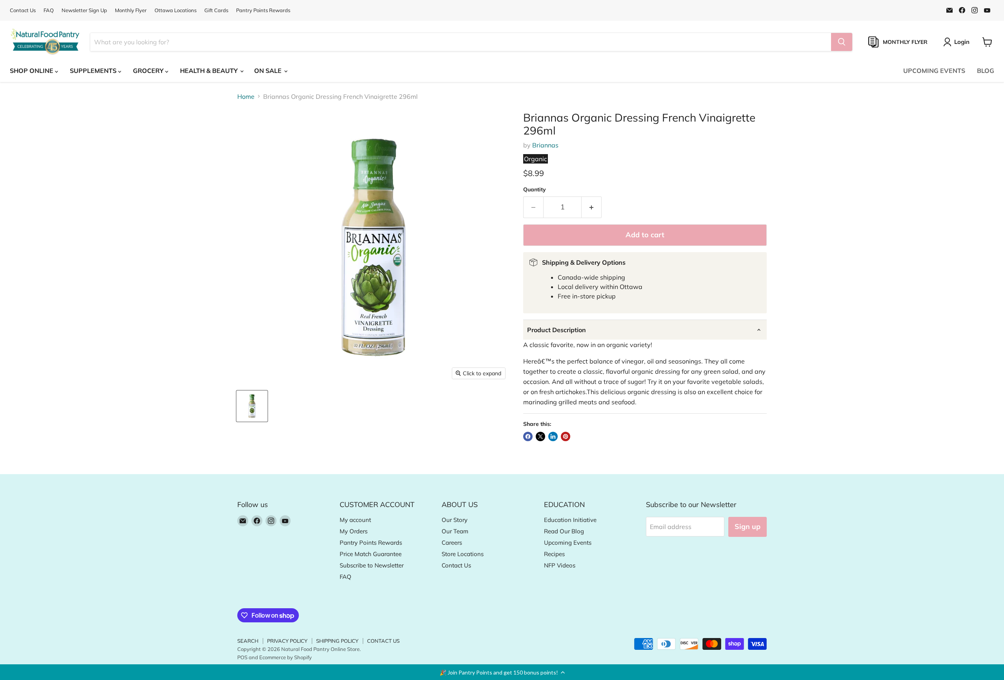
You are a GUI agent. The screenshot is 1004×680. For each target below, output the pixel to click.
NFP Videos (559, 565)
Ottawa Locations (175, 10)
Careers (452, 542)
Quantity (534, 189)
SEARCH (247, 641)
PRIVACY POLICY (287, 641)
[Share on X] (540, 436)
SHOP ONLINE (32, 71)
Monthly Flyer (131, 10)
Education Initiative (570, 520)
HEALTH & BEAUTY (209, 71)
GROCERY (149, 71)
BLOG (985, 71)
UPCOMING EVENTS (934, 71)
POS (242, 657)
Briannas (545, 145)
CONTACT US (383, 641)
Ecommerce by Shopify (285, 657)
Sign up (747, 526)
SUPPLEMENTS (94, 71)
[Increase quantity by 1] (592, 207)
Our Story (454, 520)
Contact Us (23, 10)
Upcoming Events (567, 542)
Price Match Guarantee (371, 554)
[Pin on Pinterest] (565, 436)
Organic (535, 159)
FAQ (49, 10)
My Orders (353, 531)
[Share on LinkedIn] (553, 436)
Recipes (554, 554)
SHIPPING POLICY (337, 641)
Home (246, 96)
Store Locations (463, 554)
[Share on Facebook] (528, 436)
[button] (502, 672)
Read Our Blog (564, 531)
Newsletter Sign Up (84, 10)
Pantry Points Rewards (263, 10)
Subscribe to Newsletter (372, 565)
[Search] (841, 42)
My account (355, 520)
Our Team (455, 531)
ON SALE (268, 71)
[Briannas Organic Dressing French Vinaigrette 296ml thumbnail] (251, 406)
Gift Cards (216, 10)
